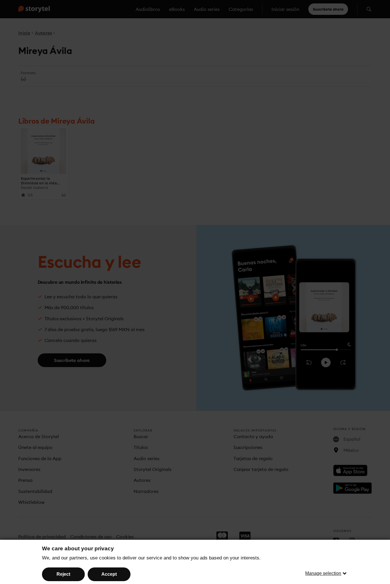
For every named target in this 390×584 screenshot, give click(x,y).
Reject (63, 574)
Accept (109, 574)
